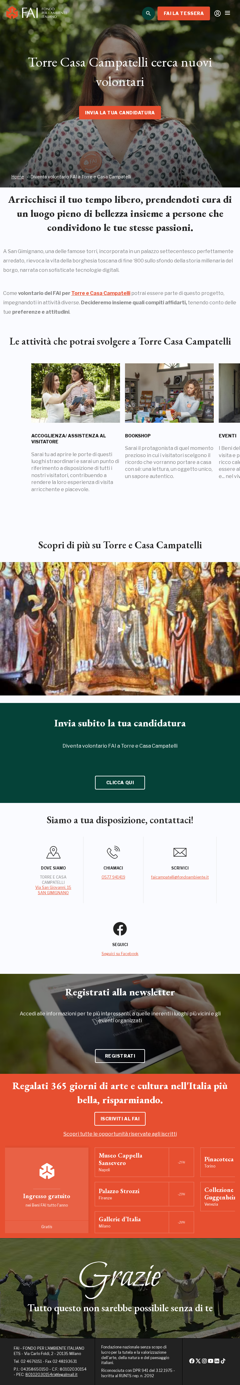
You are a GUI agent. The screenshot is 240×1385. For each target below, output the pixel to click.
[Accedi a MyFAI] (217, 13)
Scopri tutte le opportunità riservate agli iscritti (120, 1134)
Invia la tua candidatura (120, 112)
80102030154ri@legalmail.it (51, 1374)
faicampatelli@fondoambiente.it (180, 877)
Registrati (120, 1056)
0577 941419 (113, 877)
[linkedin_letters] (217, 1362)
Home (17, 176)
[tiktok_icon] (223, 1362)
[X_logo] (198, 1362)
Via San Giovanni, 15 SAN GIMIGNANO (53, 890)
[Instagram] (204, 1362)
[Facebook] (192, 1362)
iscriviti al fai (120, 1118)
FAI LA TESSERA (184, 13)
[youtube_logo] (211, 1362)
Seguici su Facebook (120, 953)
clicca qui (120, 782)
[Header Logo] (36, 13)
